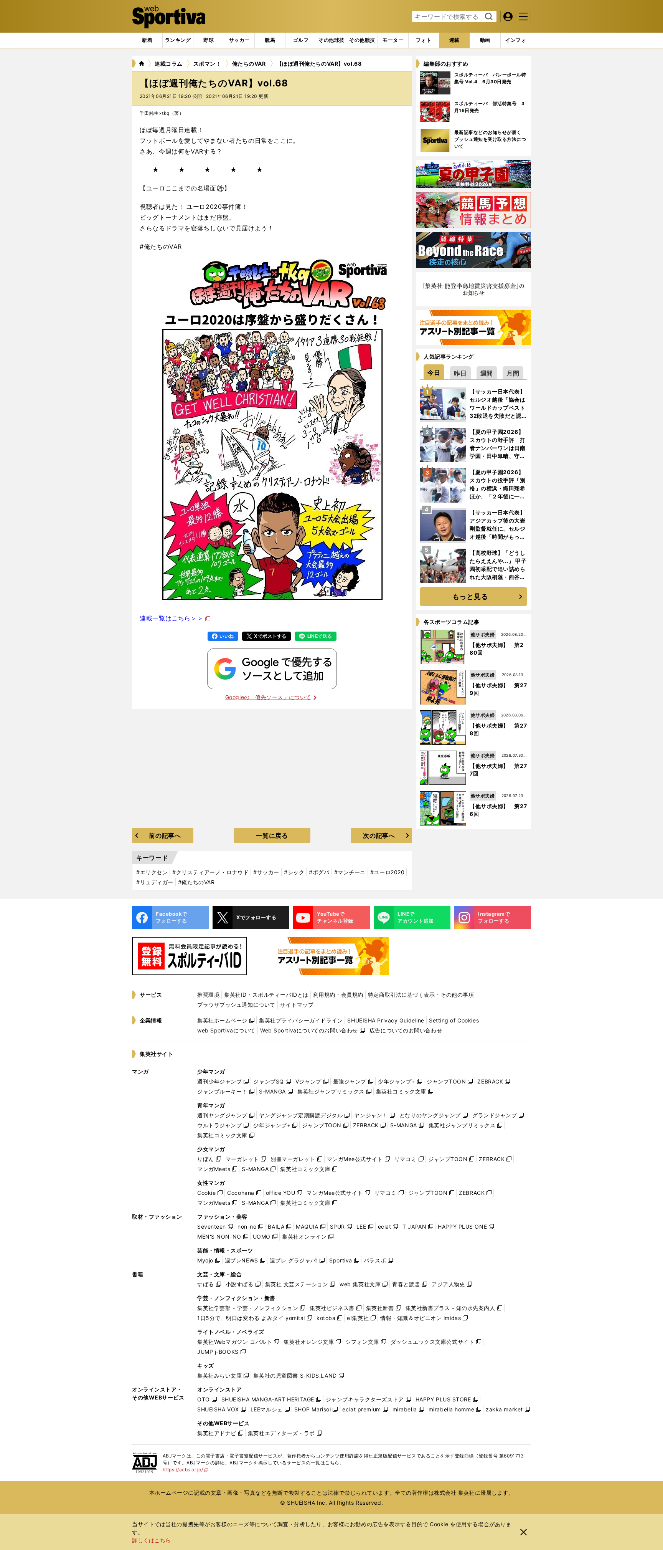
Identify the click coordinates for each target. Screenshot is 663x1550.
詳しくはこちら (151, 1540)
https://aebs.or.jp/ (185, 1469)
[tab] (208, 40)
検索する (488, 16)
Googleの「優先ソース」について (268, 697)
